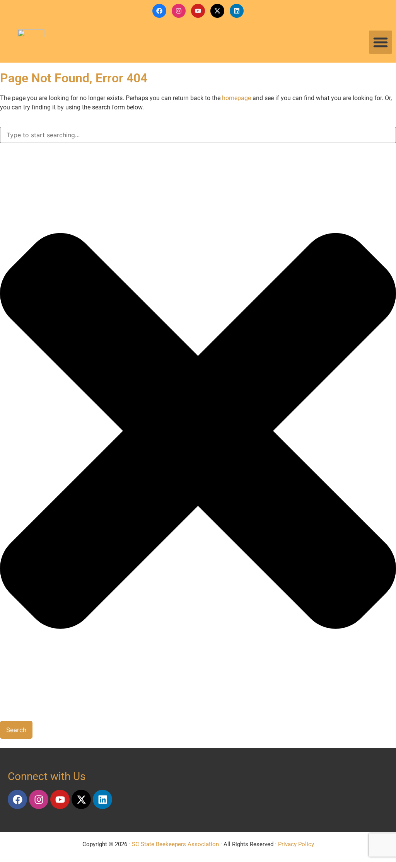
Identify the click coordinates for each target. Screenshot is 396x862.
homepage (236, 98)
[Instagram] (179, 11)
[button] (380, 42)
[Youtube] (198, 11)
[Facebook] (159, 11)
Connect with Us (46, 776)
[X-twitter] (217, 11)
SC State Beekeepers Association (175, 844)
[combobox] (198, 135)
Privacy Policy (296, 844)
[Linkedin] (237, 11)
